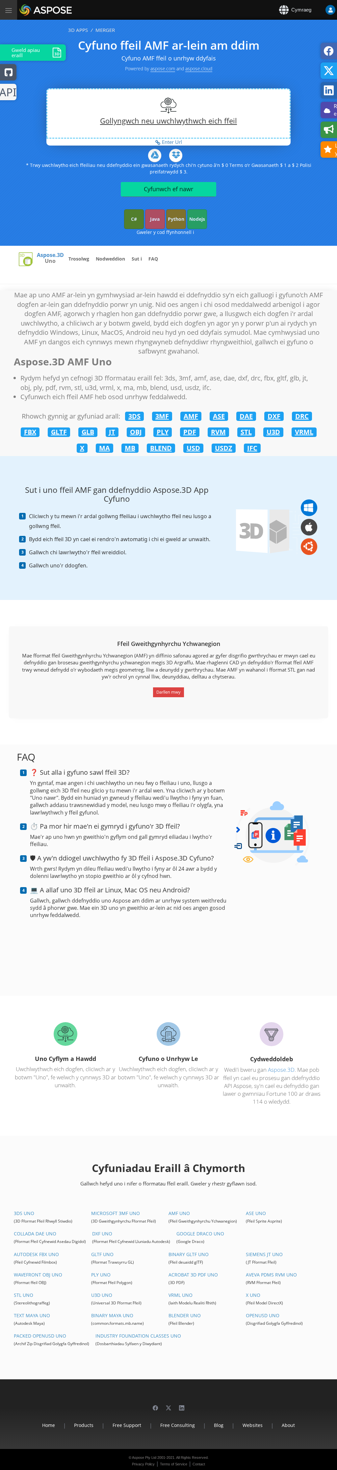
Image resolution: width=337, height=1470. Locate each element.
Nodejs (197, 219)
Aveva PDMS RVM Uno (271, 1275)
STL (246, 431)
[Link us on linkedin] (182, 1405)
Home (48, 1425)
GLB (88, 431)
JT (112, 431)
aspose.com (162, 68)
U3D (273, 431)
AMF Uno (179, 1213)
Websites (253, 1425)
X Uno (253, 1295)
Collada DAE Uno (35, 1233)
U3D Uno (101, 1295)
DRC (302, 416)
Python (176, 219)
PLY (162, 431)
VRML (304, 431)
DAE (246, 416)
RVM (218, 431)
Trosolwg (78, 259)
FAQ (153, 259)
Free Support (127, 1425)
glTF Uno (102, 1254)
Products (83, 1425)
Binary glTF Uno (188, 1254)
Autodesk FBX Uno (36, 1254)
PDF (189, 431)
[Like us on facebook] (155, 1405)
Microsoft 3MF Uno (115, 1213)
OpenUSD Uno (262, 1315)
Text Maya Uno (32, 1315)
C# (134, 219)
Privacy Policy (143, 1464)
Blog (218, 1425)
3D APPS (78, 30)
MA (104, 448)
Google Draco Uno (200, 1233)
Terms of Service (173, 1464)
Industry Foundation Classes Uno (138, 1336)
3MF (162, 416)
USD (193, 448)
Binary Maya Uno (112, 1315)
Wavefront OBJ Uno (38, 1275)
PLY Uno (101, 1275)
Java (155, 219)
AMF (191, 416)
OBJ (136, 431)
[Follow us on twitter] (168, 1405)
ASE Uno (256, 1213)
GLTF (59, 431)
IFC (252, 448)
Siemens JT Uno (264, 1254)
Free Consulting (177, 1425)
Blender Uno (184, 1315)
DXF (274, 416)
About (288, 1425)
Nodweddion (110, 259)
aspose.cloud (198, 68)
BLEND (161, 448)
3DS (134, 416)
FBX (30, 431)
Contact (199, 1464)
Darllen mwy (168, 692)
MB (130, 448)
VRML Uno (180, 1295)
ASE (219, 416)
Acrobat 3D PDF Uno (193, 1275)
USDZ (223, 448)
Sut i (137, 259)
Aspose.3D (50, 255)
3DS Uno (24, 1213)
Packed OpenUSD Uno (40, 1336)
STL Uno (23, 1295)
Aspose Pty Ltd (144, 1457)
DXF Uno (102, 1233)
